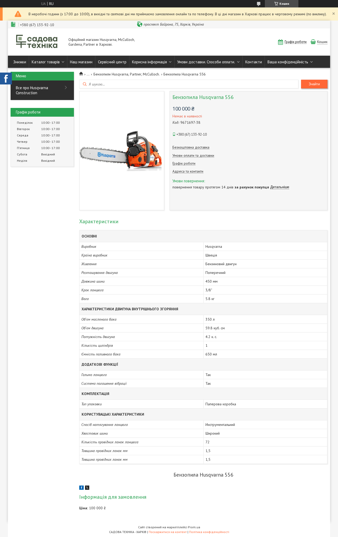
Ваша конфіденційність (287, 62)
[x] (87, 488)
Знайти (314, 84)
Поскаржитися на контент (168, 532)
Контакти (253, 62)
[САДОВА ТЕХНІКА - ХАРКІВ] (37, 42)
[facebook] (81, 488)
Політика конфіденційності (209, 532)
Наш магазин (81, 62)
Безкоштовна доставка (190, 147)
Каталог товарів (46, 62)
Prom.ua (194, 527)
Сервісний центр (112, 62)
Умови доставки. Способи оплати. (206, 62)
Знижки (19, 62)
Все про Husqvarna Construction (32, 90)
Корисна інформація (149, 62)
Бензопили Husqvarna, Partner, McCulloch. (126, 74)
